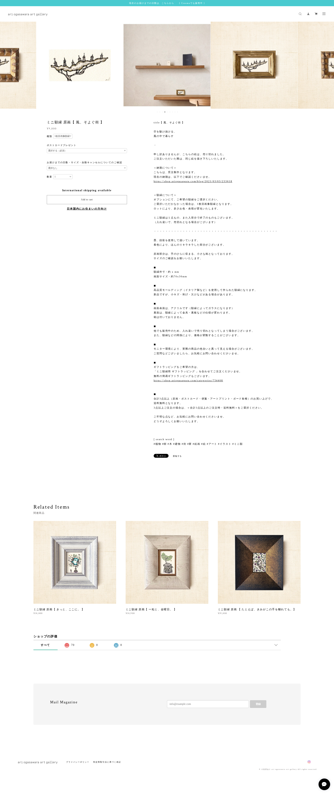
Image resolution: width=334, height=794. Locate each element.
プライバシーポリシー (77, 762)
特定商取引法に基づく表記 (107, 762)
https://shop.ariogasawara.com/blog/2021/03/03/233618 (193, 181)
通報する (177, 456)
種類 (49, 136)
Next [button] (328, 65)
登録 (258, 704)
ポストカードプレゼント (61, 145)
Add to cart (87, 199)
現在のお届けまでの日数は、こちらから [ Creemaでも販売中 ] (167, 3)
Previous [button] (6, 65)
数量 (49, 176)
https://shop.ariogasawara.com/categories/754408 (188, 380)
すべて (45, 645)
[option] (79, 65)
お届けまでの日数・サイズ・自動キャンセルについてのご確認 (84, 162)
